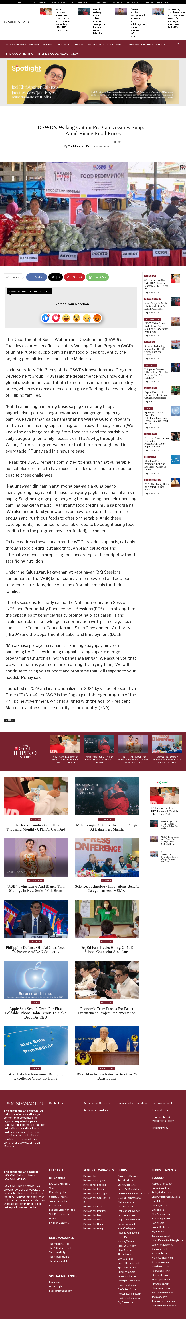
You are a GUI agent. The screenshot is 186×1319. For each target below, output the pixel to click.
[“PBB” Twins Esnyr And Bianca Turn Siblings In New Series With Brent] (121, 11)
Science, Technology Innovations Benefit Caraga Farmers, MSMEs (176, 18)
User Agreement (162, 1103)
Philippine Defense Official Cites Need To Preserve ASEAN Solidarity (156, 373)
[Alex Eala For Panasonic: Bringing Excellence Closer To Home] (175, 459)
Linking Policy (160, 1127)
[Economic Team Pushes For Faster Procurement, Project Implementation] (175, 436)
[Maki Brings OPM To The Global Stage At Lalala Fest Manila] (84, 11)
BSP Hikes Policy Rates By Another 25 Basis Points (156, 487)
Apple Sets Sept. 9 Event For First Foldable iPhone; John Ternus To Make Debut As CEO (156, 418)
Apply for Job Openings (97, 1103)
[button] (177, 44)
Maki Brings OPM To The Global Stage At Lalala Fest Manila (99, 21)
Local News (9, 720)
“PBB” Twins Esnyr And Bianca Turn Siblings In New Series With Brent (138, 23)
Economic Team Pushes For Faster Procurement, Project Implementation (156, 442)
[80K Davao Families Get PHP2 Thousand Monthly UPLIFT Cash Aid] (46, 11)
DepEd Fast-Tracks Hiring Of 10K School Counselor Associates (155, 395)
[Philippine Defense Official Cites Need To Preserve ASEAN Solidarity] (175, 367)
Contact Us (56, 1103)
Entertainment (153, 299)
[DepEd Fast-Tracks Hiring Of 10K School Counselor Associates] (175, 390)
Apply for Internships (95, 1110)
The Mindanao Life (78, 146)
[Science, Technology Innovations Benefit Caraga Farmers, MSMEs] (158, 11)
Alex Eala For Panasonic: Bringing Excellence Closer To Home (155, 465)
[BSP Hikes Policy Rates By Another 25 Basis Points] (175, 482)
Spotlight (150, 457)
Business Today (153, 480)
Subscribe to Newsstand (132, 1103)
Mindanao (150, 276)
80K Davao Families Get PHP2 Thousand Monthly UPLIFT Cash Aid (63, 20)
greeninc (150, 342)
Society (149, 408)
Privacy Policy (160, 1110)
